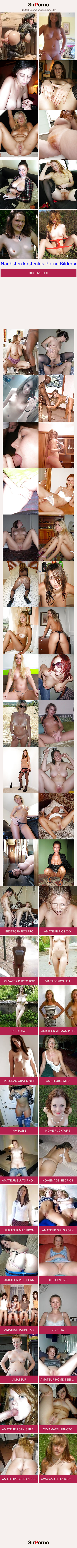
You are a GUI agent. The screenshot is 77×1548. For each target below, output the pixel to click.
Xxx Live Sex (38, 273)
